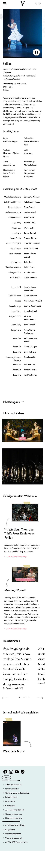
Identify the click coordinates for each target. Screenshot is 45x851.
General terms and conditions (17, 792)
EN (40, 3)
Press (7, 777)
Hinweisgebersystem (13, 818)
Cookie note (10, 805)
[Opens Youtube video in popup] (22, 430)
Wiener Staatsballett (13, 837)
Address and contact (13, 784)
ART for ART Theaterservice (16, 842)
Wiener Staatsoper (13, 833)
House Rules (10, 801)
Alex (28, 153)
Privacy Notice (11, 797)
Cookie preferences (13, 814)
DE (36, 3)
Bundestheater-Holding (14, 825)
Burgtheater (10, 829)
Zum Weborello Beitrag (16, 556)
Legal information (12, 788)
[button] (4, 431)
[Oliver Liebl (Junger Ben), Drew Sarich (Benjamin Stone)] (22, 466)
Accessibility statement (14, 809)
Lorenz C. (31, 196)
